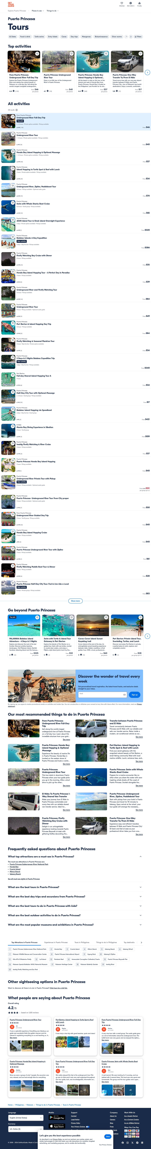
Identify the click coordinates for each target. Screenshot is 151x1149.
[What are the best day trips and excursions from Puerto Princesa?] (140, 896)
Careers (112, 1119)
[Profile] (139, 3)
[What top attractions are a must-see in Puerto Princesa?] (140, 856)
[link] (75, 121)
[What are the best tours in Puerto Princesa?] (140, 887)
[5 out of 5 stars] (29, 1023)
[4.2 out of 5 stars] (14, 1012)
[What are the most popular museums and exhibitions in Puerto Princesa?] (140, 924)
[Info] (17, 110)
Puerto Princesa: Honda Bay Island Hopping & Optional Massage (27, 1062)
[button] (75, 121)
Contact (73, 1116)
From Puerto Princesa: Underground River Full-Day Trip (121, 1021)
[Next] (147, 72)
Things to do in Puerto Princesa (48, 1105)
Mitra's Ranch (15, 872)
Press (112, 1127)
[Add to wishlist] (37, 54)
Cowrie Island (15, 869)
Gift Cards (113, 1130)
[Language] (130, 3)
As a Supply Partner (131, 1116)
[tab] (24, 942)
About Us (113, 1116)
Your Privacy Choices (78, 1127)
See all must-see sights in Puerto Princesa (24, 879)
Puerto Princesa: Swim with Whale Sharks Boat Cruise (120, 1062)
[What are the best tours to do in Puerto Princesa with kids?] (140, 905)
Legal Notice (75, 1119)
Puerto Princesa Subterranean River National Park (29, 864)
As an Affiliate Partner (131, 1123)
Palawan (30, 1105)
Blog (111, 1123)
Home (10, 1105)
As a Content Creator (131, 1119)
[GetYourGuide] (11, 4)
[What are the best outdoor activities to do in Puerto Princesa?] (140, 915)
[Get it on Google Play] (57, 1118)
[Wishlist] (122, 3)
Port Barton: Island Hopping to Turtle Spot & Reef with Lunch (74, 1021)
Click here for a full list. (58, 988)
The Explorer (114, 1134)
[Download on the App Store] (57, 1126)
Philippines (19, 1105)
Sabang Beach (15, 874)
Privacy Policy (75, 1123)
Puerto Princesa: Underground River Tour (25, 1020)
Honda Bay (14, 867)
